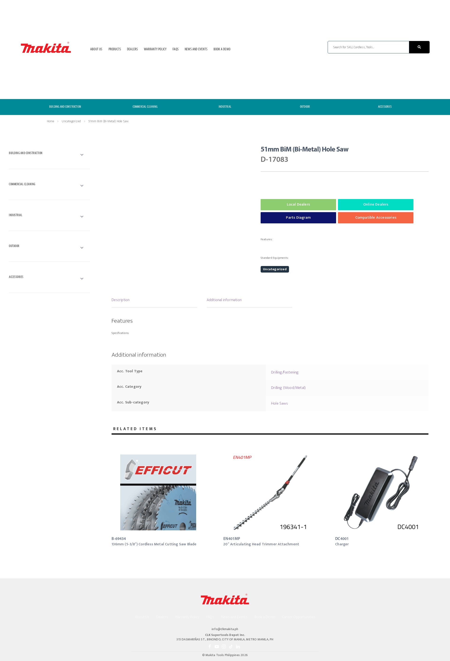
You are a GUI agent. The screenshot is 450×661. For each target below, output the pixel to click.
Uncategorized (71, 121)
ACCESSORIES (385, 107)
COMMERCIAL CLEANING (145, 107)
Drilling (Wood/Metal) (288, 387)
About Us (96, 49)
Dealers (132, 49)
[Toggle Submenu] (49, 154)
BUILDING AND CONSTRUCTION (65, 107)
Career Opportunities (298, 617)
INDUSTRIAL (225, 107)
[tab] (154, 300)
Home (50, 121)
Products (115, 49)
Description (121, 300)
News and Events (196, 49)
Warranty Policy (155, 49)
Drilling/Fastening (285, 372)
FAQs (175, 49)
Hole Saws (279, 403)
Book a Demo (222, 49)
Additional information (224, 300)
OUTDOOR (305, 107)
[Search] (419, 47)
